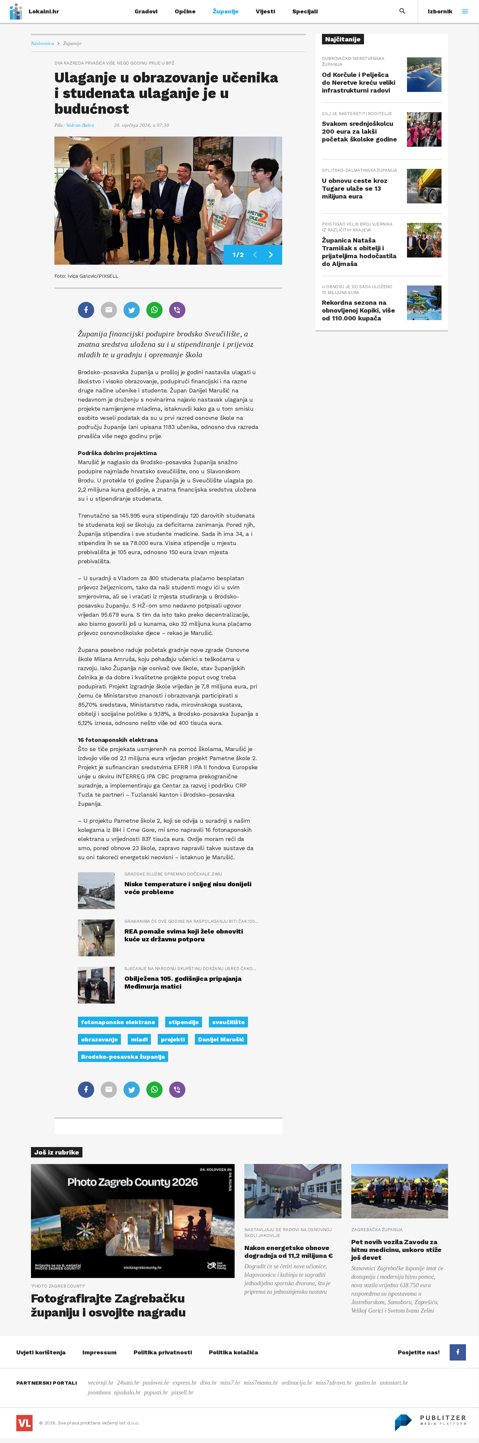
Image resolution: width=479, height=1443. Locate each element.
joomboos (99, 1392)
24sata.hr (128, 1382)
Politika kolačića (233, 1352)
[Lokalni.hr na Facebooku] (458, 1352)
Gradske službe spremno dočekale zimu (173, 874)
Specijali (305, 11)
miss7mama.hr (261, 1382)
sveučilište (228, 1022)
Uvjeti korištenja (40, 1352)
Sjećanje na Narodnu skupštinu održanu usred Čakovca (191, 968)
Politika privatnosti (163, 1352)
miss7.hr (230, 1382)
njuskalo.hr (127, 1392)
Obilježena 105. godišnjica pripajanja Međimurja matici (182, 982)
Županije (226, 11)
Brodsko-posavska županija (123, 1056)
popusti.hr (156, 1392)
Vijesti (265, 11)
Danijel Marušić (221, 1039)
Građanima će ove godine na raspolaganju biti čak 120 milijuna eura (191, 921)
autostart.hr (394, 1382)
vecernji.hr (101, 1382)
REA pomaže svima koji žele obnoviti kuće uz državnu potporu (183, 935)
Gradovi (146, 11)
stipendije (183, 1022)
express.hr (185, 1382)
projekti (173, 1039)
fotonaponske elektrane (118, 1022)
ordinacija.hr (297, 1382)
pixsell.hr (182, 1392)
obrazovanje (99, 1039)
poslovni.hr (156, 1382)
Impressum (99, 1352)
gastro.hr (366, 1382)
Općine (185, 11)
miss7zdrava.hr (334, 1382)
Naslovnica (42, 43)
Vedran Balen (80, 125)
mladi (139, 1039)
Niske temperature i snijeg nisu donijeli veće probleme (188, 888)
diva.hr (208, 1382)
